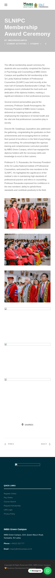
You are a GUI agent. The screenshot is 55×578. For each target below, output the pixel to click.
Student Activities (17, 44)
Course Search (10, 502)
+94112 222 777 (17, 543)
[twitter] (14, 572)
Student (34, 44)
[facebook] (5, 572)
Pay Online (8, 498)
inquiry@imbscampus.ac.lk (21, 549)
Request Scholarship (12, 506)
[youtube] (19, 572)
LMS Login (8, 510)
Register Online (10, 494)
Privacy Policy (9, 514)
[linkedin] (10, 572)
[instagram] (23, 572)
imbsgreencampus (17, 40)
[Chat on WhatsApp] (47, 570)
